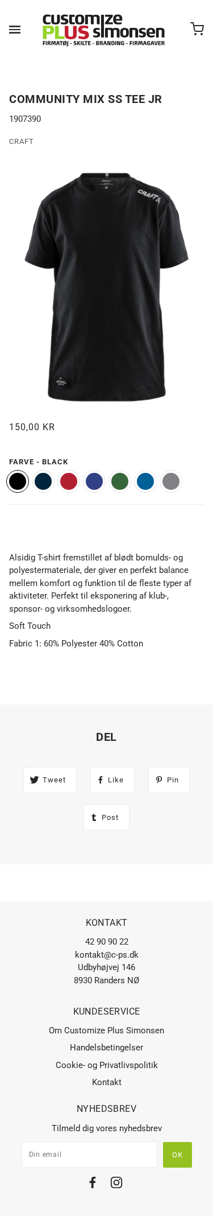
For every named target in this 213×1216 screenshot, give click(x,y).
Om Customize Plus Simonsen (106, 1030)
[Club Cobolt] (94, 481)
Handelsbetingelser (106, 1047)
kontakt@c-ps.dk (107, 955)
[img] (92, 1184)
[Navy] (43, 481)
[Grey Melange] (170, 481)
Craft (21, 141)
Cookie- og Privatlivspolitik (107, 1065)
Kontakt (107, 1082)
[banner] (104, 29)
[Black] (17, 481)
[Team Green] (119, 481)
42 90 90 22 (106, 942)
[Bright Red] (68, 481)
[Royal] (145, 481)
